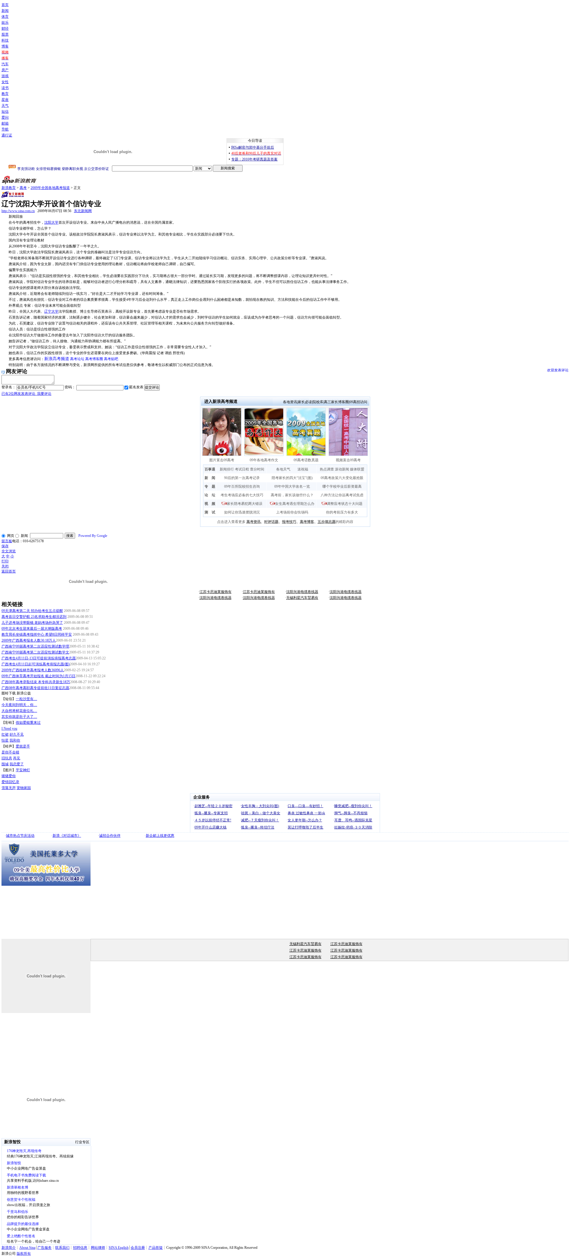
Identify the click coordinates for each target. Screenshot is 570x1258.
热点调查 (327, 469)
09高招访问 (358, 402)
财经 (5, 28)
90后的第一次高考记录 (242, 478)
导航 (5, 129)
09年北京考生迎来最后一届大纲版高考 (31, 628)
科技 (5, 40)
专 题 (210, 486)
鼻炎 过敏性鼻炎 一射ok (306, 813)
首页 (5, 5)
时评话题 (271, 522)
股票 (5, 34)
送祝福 (302, 469)
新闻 (5, 11)
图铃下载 (8, 693)
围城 (5, 764)
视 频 (210, 504)
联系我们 (62, 1248)
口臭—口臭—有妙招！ (305, 806)
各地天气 (283, 469)
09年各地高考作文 (264, 460)
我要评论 (26, 394)
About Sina (27, 1248)
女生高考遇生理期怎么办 (294, 504)
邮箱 (5, 123)
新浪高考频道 (56, 359)
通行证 (6, 135)
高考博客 (307, 522)
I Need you (9, 728)
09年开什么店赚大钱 (210, 827)
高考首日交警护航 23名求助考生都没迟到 (33, 617)
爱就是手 (23, 746)
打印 (5, 561)
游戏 (5, 76)
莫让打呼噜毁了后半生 (305, 827)
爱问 (5, 117)
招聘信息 (80, 1248)
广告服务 (44, 1248)
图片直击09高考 (221, 460)
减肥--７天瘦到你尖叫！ (260, 820)
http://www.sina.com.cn (18, 211)
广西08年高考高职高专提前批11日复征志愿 (35, 688)
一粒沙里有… (26, 699)
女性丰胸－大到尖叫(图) (260, 806)
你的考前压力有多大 (342, 512)
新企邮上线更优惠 (160, 836)
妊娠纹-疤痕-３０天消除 (353, 827)
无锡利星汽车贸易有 (302, 598)
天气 (5, 106)
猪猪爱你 (8, 776)
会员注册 (138, 1248)
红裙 (5, 734)
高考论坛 (77, 359)
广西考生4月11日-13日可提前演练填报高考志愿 (38, 658)
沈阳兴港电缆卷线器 (302, 592)
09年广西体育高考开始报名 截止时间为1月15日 (38, 676)
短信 (5, 111)
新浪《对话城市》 (67, 836)
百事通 (210, 469)
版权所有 (24, 1253)
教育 (5, 94)
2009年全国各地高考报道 (50, 188)
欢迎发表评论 (558, 370)
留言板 (6, 541)
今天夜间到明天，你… (19, 705)
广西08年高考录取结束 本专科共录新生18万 (35, 682)
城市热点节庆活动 (20, 836)
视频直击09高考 (348, 460)
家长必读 (305, 402)
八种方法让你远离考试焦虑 (342, 495)
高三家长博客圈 (336, 402)
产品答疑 (155, 1248)
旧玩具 (6, 758)
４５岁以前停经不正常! (212, 820)
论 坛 (210, 495)
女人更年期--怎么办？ (305, 820)
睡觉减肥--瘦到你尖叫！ (353, 806)
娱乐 (5, 22)
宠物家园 (24, 788)
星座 (5, 100)
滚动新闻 (342, 469)
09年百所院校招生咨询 (242, 486)
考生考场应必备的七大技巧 (242, 495)
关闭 (5, 566)
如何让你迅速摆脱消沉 (242, 512)
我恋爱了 (17, 764)
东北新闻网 (83, 211)
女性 (5, 82)
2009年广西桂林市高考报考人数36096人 (32, 670)
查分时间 (257, 469)
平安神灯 (23, 770)
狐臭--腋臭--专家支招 (211, 813)
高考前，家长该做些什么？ (292, 495)
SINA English (119, 1248)
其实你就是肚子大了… (19, 717)
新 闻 (210, 478)
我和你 (15, 740)
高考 (23, 188)
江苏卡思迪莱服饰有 (216, 592)
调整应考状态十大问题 (344, 504)
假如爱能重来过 (28, 723)
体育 (5, 17)
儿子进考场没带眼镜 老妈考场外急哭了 (32, 623)
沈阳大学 (51, 222)
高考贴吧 (111, 359)
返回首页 (8, 571)
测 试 (210, 512)
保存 (5, 546)
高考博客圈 (94, 359)
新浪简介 (8, 1248)
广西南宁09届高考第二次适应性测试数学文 (35, 652)
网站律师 (98, 1248)
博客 (5, 46)
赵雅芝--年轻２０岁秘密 (213, 806)
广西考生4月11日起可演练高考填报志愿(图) (35, 664)
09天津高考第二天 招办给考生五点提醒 (32, 611)
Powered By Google (92, 536)
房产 (5, 70)
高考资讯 (253, 522)
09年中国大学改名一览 (292, 486)
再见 (16, 758)
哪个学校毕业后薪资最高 (342, 486)
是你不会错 (10, 752)
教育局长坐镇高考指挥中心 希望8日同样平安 (36, 634)
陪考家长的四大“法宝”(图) (292, 478)
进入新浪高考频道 (221, 401)
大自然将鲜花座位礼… (19, 711)
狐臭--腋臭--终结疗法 (257, 827)
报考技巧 (289, 522)
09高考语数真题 (306, 460)
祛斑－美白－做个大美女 (260, 813)
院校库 (318, 402)
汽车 (5, 64)
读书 (5, 88)
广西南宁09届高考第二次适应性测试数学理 (35, 646)
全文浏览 (8, 551)
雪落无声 (8, 788)
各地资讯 (290, 402)
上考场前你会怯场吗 (292, 512)
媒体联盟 (357, 469)
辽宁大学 (51, 311)
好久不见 (17, 734)
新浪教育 (8, 188)
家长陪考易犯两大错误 (244, 504)
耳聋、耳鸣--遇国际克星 (353, 820)
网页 (10, 536)
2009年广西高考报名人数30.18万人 (28, 640)
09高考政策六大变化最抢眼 (342, 478)
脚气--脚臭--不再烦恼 (351, 813)
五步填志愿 (326, 522)
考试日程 (242, 469)
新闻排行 (227, 469)
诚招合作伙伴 (110, 836)
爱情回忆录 (10, 782)
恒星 (5, 740)
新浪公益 (24, 693)
